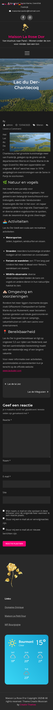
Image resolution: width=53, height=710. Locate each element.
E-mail (7, 476)
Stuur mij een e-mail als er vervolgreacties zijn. (26, 521)
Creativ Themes (28, 704)
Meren (40, 124)
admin (9, 124)
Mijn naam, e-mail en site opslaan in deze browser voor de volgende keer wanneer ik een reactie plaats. (28, 513)
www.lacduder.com (12, 370)
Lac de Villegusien (37, 391)
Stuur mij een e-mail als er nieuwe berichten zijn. (21, 531)
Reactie (7, 419)
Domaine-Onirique (14, 607)
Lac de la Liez (14, 383)
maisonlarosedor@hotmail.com (26, 11)
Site (5, 492)
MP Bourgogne (13, 624)
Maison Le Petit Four (15, 615)
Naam (7, 460)
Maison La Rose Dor (26, 37)
